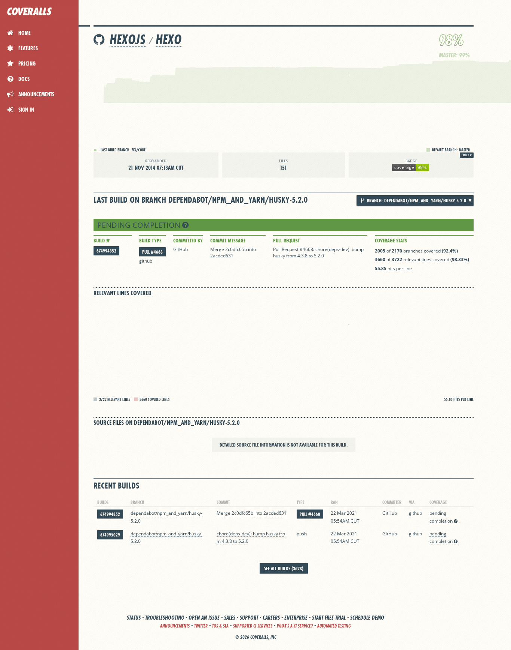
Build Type (150, 240)
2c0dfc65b (236, 249)
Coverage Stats (391, 240)
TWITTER (201, 626)
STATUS (134, 618)
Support (249, 618)
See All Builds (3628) (283, 568)
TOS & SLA (220, 626)
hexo (168, 39)
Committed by (188, 240)
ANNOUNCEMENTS (175, 626)
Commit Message (227, 240)
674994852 (106, 251)
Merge (217, 249)
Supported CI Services (252, 626)
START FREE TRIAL (329, 618)
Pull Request (286, 240)
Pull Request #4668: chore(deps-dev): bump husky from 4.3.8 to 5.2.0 (318, 252)
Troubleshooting (164, 618)
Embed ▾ (467, 155)
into (252, 249)
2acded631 (221, 256)
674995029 (110, 535)
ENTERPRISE (295, 618)
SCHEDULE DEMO (367, 618)
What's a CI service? (295, 626)
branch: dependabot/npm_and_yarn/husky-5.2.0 (416, 200)
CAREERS (271, 618)
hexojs (128, 39)
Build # (102, 240)
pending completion (139, 225)
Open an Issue (204, 618)
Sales (229, 618)
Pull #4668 (152, 252)
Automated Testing (334, 626)
